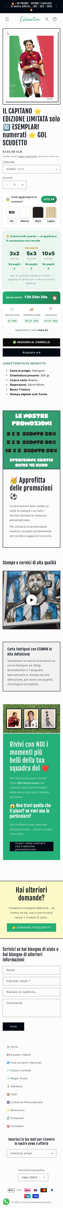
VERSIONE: (9, 162)
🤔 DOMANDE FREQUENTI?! (31, 927)
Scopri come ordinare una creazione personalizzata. (30, 846)
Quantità (7, 177)
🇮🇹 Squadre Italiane (19, 1054)
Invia (13, 1026)
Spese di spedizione (27, 156)
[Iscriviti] (52, 1153)
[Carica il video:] (31, 600)
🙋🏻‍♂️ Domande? (15, 1118)
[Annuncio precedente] (6, 6)
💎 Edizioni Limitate (19, 1070)
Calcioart (25, 1202)
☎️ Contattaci (15, 1126)
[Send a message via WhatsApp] (6, 1201)
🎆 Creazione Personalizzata (25, 1102)
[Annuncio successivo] (56, 6)
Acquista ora (31, 352)
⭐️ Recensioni (16, 1110)
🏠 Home (12, 1046)
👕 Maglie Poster (17, 1078)
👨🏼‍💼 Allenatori (15, 1086)
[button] (7, 19)
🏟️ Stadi (12, 1094)
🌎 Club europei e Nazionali (24, 1062)
